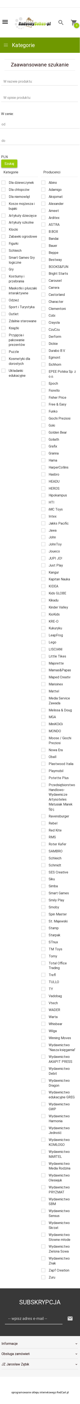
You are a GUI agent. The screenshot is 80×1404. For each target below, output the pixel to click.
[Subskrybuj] (70, 1318)
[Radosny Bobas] (33, 22)
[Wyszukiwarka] (59, 23)
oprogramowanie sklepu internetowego (33, 1392)
